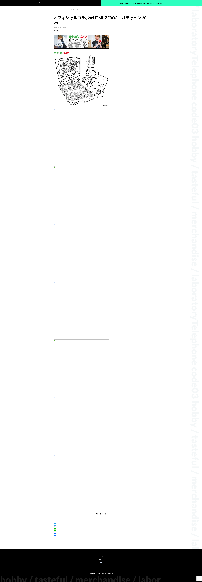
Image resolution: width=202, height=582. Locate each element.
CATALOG (150, 3)
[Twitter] (101, 524)
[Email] (101, 532)
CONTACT (159, 3)
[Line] (101, 529)
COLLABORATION (138, 3)
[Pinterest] (101, 527)
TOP (55, 9)
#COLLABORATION (60, 27)
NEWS (121, 3)
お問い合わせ (101, 559)
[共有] (101, 534)
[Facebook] (101, 522)
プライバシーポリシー (101, 557)
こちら (104, 514)
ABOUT (127, 3)
